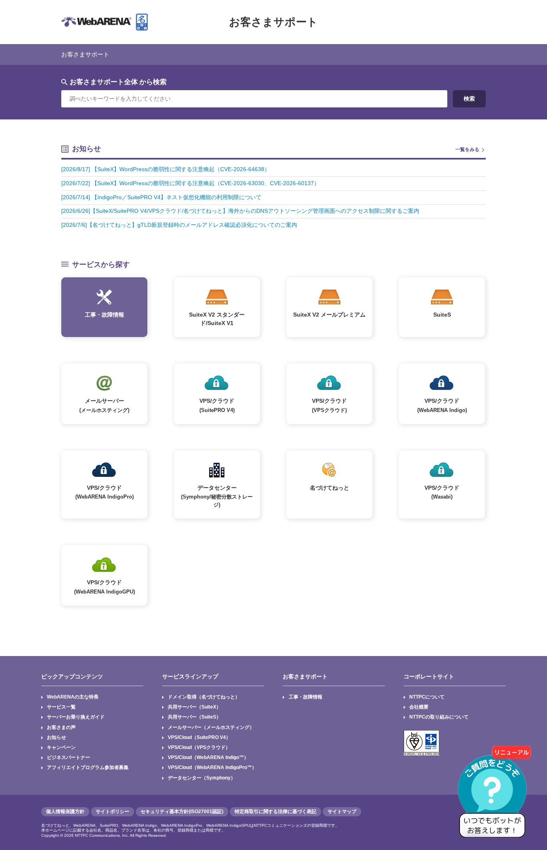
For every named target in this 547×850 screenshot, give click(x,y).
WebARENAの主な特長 (73, 697)
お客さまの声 (61, 727)
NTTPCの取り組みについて (439, 717)
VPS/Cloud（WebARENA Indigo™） (208, 757)
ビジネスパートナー (68, 757)
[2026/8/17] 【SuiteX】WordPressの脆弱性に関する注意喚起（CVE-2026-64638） (165, 169)
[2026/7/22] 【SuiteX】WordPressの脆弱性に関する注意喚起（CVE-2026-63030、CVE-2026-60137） (190, 183)
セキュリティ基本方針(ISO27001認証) (182, 811)
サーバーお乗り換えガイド (76, 717)
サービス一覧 (61, 707)
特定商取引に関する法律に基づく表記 (275, 811)
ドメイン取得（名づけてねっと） (204, 697)
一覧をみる (467, 149)
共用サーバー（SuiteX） (194, 707)
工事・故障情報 (305, 697)
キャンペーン (61, 747)
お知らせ (56, 737)
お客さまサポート (273, 22)
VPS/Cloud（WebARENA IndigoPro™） (212, 767)
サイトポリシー (112, 811)
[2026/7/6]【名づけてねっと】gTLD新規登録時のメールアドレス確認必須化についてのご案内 (179, 225)
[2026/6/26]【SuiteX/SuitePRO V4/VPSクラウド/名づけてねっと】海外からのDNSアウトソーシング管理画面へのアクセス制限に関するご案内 (240, 211)
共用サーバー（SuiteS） (194, 717)
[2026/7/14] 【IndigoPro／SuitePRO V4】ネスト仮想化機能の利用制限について (161, 197)
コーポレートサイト (429, 676)
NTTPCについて (426, 697)
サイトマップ (342, 811)
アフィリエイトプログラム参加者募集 (88, 767)
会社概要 (418, 707)
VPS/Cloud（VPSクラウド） (199, 747)
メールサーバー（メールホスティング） (211, 727)
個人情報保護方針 (65, 811)
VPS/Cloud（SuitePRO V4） (199, 737)
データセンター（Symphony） (201, 778)
